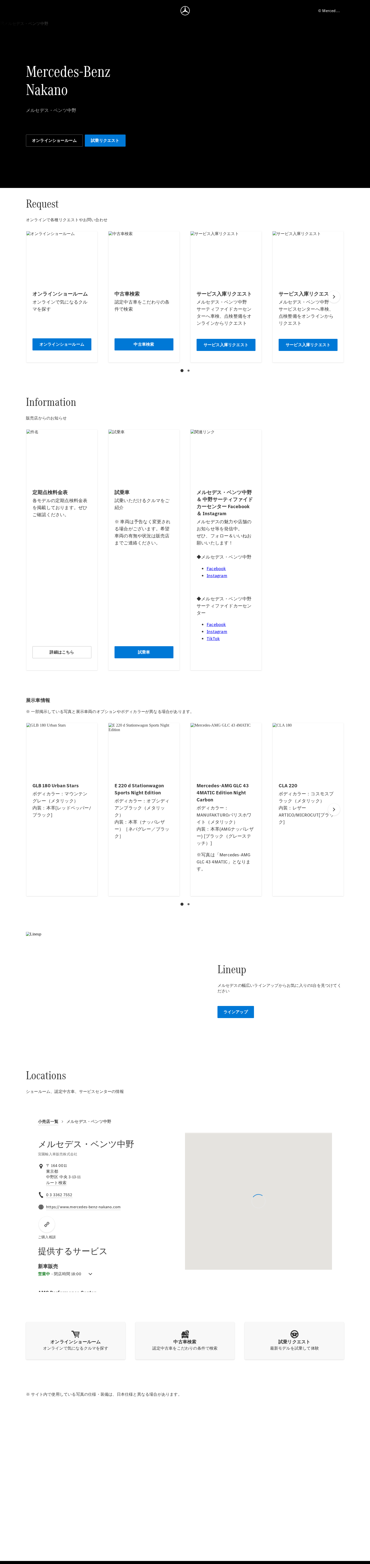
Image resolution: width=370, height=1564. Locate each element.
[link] (56, 1183)
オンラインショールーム (54, 140)
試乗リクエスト (105, 140)
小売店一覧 (48, 1121)
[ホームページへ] (185, 10)
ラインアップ (236, 1012)
